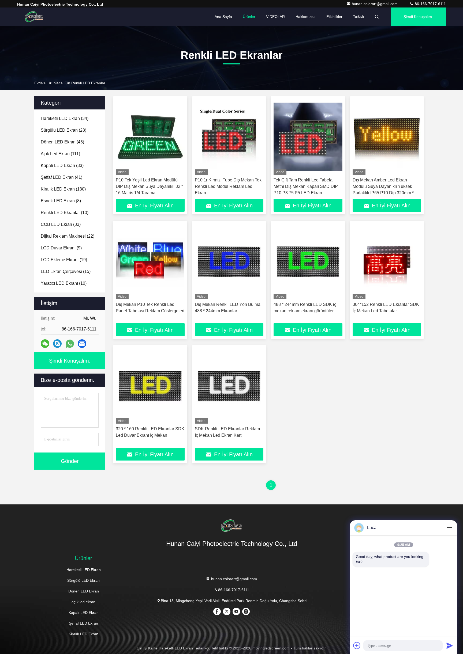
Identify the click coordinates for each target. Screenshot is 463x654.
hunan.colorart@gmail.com (375, 4)
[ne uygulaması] (69, 343)
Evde (38, 83)
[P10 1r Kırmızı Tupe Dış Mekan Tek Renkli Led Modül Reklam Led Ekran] (229, 137)
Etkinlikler (334, 16)
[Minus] (449, 527)
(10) (64, 212)
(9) (61, 248)
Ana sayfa (223, 16)
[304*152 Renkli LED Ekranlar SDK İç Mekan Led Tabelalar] (387, 261)
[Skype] (57, 343)
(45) (62, 142)
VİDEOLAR (275, 16)
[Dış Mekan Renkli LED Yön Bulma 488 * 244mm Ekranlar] (229, 261)
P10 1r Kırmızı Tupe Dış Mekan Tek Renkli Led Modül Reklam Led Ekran (228, 186)
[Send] (449, 645)
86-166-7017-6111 (430, 4)
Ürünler (249, 16)
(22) (67, 236)
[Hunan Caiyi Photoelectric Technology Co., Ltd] (34, 16)
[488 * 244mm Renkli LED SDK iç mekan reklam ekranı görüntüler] (308, 261)
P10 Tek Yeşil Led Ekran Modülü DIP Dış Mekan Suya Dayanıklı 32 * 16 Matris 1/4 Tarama (149, 186)
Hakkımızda (306, 16)
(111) (60, 153)
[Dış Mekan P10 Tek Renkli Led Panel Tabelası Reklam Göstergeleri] (150, 261)
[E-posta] (82, 343)
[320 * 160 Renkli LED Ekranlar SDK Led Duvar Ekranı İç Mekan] (150, 386)
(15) (66, 271)
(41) (61, 177)
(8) (61, 201)
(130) (63, 189)
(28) (63, 130)
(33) (62, 165)
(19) (64, 259)
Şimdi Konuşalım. (418, 16)
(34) (64, 118)
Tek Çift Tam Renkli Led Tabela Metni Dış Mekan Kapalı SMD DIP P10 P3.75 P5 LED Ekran (306, 186)
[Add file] (357, 645)
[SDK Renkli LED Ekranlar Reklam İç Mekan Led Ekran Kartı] (229, 386)
